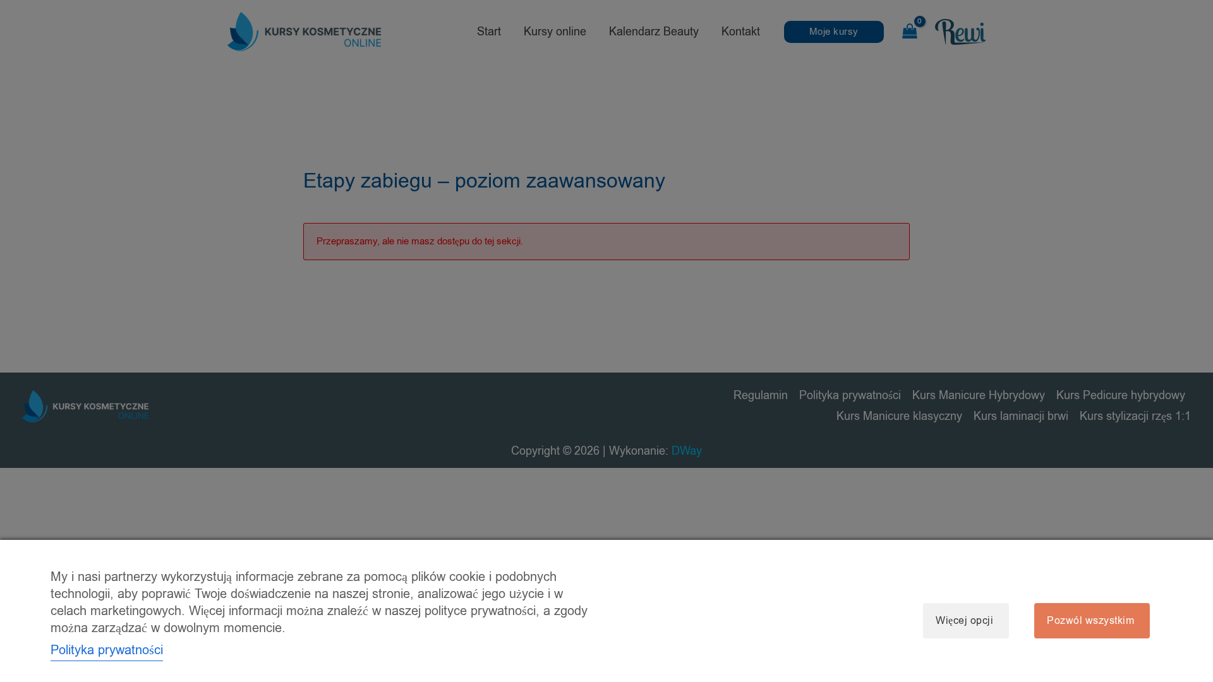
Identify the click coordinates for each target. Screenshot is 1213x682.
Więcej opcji (964, 621)
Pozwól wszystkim (1090, 621)
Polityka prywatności (107, 650)
